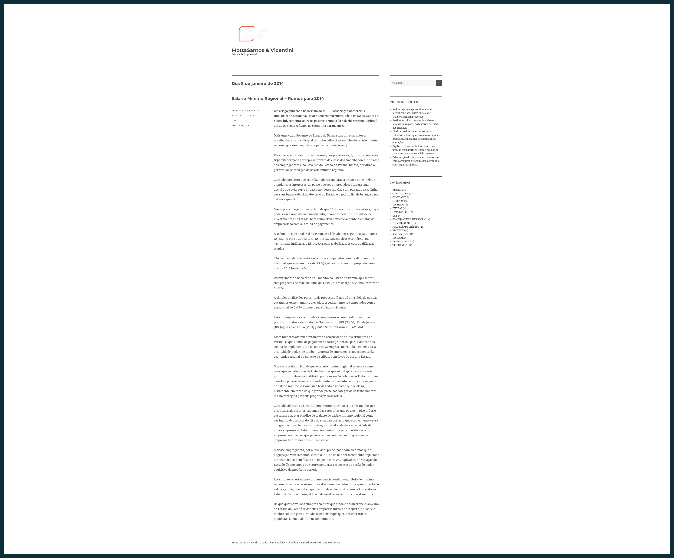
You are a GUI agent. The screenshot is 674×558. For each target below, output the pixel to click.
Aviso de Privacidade (273, 542)
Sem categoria (240, 125)
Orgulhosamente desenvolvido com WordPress (314, 542)
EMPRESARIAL (400, 212)
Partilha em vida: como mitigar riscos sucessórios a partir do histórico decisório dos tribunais (415, 124)
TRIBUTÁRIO (399, 245)
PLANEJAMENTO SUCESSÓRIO (409, 219)
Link (234, 120)
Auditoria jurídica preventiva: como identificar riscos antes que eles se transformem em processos (412, 113)
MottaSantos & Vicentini (262, 50)
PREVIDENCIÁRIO (402, 223)
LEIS (395, 215)
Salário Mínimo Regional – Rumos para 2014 (278, 98)
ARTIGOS (397, 189)
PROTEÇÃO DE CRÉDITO (405, 226)
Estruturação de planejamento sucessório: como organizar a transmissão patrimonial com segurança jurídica (416, 161)
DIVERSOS (398, 204)
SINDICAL (398, 237)
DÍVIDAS (397, 208)
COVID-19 (398, 201)
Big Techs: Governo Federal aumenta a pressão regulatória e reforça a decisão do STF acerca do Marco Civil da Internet (415, 150)
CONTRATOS (399, 197)
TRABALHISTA (400, 241)
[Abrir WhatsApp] (665, 549)
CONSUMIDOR (400, 193)
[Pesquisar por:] (413, 82)
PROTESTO (398, 230)
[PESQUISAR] (439, 83)
